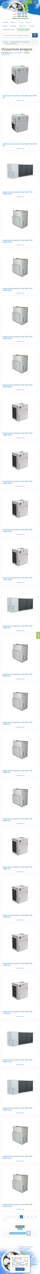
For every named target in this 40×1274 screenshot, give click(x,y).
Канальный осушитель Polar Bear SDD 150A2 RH (17, 964)
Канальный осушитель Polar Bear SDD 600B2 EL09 (17, 1205)
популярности (5, 54)
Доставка (13, 26)
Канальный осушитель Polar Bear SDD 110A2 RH (17, 1012)
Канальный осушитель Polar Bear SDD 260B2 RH (17, 819)
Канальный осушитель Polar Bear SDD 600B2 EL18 (17, 1157)
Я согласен (20, 1269)
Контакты (32, 26)
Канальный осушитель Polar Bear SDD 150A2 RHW (17, 530)
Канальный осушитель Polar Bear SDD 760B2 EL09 (17, 1109)
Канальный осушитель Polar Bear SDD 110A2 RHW (17, 578)
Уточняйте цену (20, 100)
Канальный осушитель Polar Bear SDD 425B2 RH (17, 723)
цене (27, 53)
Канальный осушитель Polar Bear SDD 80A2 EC (20, 96)
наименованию (18, 53)
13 (3, 1220)
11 (31, 1217)
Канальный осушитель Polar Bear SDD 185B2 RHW (17, 434)
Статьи (21, 22)
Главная (5, 22)
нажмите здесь (15, 1267)
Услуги (28, 22)
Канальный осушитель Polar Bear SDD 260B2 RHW (17, 386)
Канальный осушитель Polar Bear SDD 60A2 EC (20, 145)
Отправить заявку (23, 29)
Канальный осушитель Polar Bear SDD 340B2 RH (17, 771)
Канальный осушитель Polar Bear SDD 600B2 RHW (17, 241)
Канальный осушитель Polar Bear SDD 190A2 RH (17, 916)
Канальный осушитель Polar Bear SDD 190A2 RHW (17, 482)
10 (28, 1217)
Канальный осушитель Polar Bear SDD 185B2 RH (17, 868)
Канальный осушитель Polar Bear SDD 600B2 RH (17, 675)
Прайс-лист (22, 26)
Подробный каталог (9, 29)
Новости (13, 22)
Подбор (38, 635)
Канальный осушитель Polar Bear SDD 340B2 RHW (17, 337)
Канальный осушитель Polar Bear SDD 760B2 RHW (17, 193)
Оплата (5, 26)
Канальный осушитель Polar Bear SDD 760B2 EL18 (17, 1060)
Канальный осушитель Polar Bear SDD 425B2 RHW (17, 289)
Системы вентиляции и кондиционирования (25, 1247)
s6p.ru (20, 1229)
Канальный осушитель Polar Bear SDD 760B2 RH (17, 627)
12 (35, 1217)
